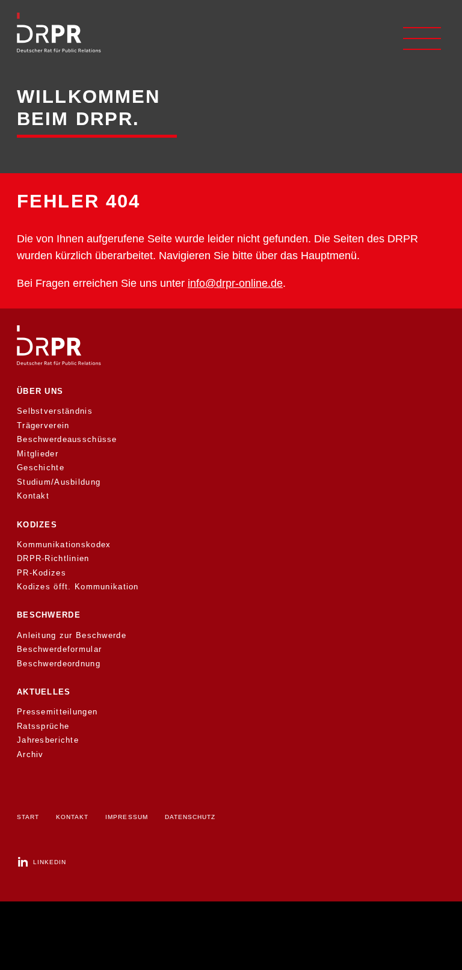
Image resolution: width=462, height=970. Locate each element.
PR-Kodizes (41, 572)
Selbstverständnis (55, 411)
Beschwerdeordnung (58, 663)
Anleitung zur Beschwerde (71, 635)
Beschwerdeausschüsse (67, 439)
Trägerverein (43, 425)
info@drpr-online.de (235, 283)
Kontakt (33, 495)
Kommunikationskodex (64, 544)
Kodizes (37, 524)
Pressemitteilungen (57, 711)
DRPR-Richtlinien (53, 558)
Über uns (40, 391)
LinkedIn (49, 862)
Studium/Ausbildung (58, 482)
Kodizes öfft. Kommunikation (78, 586)
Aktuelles (44, 691)
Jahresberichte (48, 739)
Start (28, 817)
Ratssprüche (43, 726)
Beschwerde (49, 614)
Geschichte (40, 467)
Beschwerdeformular (59, 649)
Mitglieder (37, 453)
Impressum (126, 817)
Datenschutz (190, 817)
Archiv (30, 754)
